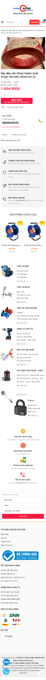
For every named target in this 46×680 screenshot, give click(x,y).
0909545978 (10, 123)
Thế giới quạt (22, 274)
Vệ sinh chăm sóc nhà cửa (27, 354)
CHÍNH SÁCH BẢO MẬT (10, 599)
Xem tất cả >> (22, 281)
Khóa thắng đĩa (34, 408)
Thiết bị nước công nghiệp (27, 319)
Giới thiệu (5, 534)
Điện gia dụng (22, 271)
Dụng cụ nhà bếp (24, 357)
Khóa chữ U (32, 405)
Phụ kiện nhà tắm (24, 360)
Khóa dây (31, 411)
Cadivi (16, 82)
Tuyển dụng (5, 541)
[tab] (5, 134)
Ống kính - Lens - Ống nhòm (28, 381)
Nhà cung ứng (6, 545)
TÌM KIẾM (23, 516)
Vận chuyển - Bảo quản (26, 340)
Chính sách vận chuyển (10, 592)
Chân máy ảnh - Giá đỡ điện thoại (30, 375)
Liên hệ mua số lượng (11, 127)
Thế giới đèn (22, 277)
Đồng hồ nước (22, 298)
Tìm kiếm (34, 22)
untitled (20, 312)
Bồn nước (21, 292)
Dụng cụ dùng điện (24, 336)
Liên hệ (4, 538)
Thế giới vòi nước (24, 295)
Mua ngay (17, 100)
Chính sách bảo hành (9, 595)
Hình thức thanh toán (9, 603)
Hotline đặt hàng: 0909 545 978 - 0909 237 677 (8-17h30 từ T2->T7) (13, 577)
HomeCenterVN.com (25, 660)
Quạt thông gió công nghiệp (28, 315)
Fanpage (9, 636)
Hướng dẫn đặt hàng (9, 570)
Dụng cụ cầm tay (23, 333)
